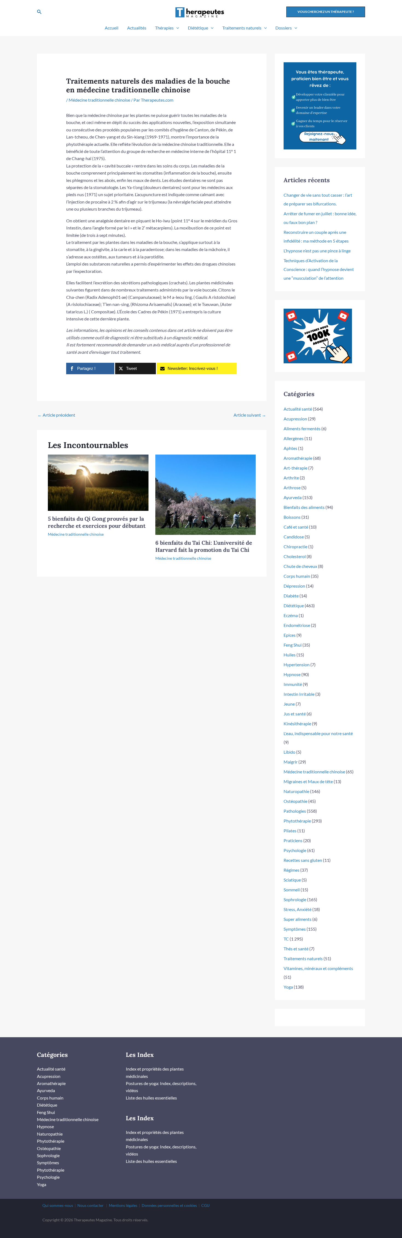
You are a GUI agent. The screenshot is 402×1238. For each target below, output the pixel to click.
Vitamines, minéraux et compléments (318, 968)
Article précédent (56, 414)
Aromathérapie (298, 458)
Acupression (295, 418)
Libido (289, 751)
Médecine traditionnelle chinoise (99, 99)
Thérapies (164, 27)
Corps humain (297, 576)
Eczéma (291, 615)
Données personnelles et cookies (169, 1205)
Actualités (136, 27)
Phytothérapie (297, 820)
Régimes (291, 870)
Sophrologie (295, 899)
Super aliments (297, 919)
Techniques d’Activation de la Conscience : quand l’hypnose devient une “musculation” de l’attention (319, 269)
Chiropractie (295, 546)
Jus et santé (295, 713)
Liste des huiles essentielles (151, 1097)
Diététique (198, 27)
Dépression (294, 585)
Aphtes (290, 448)
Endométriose (297, 625)
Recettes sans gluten (303, 860)
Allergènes (294, 438)
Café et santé (296, 526)
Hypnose (292, 674)
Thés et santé (296, 948)
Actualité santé (298, 408)
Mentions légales (123, 1205)
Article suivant (250, 414)
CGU (205, 1205)
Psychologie (295, 850)
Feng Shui (293, 644)
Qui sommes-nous (57, 1205)
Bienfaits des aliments (304, 507)
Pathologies (295, 810)
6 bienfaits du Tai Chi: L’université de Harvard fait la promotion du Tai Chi (203, 546)
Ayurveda (293, 497)
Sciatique (292, 879)
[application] (176, 28)
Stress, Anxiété (297, 909)
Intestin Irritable (299, 694)
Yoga (288, 986)
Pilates (290, 830)
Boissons (292, 517)
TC (286, 938)
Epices (290, 635)
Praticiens (293, 840)
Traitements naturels (241, 27)
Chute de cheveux (300, 566)
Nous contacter (90, 1205)
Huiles (290, 654)
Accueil (111, 27)
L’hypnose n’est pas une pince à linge (317, 250)
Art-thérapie (295, 467)
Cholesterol (295, 556)
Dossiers (283, 27)
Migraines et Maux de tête (308, 781)
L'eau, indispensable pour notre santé (318, 733)
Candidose (294, 536)
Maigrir (291, 761)
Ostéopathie (295, 801)
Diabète (291, 595)
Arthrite (291, 477)
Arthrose (292, 487)
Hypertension (297, 664)
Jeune (289, 703)
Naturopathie (296, 791)
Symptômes (295, 929)
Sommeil (292, 889)
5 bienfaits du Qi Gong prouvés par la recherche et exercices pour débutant (96, 522)
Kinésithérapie (297, 723)
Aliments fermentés (302, 428)
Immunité (293, 684)
